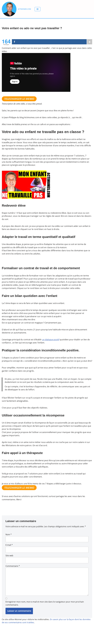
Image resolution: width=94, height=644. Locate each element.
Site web (9, 555)
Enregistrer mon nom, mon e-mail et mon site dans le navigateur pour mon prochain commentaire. (45, 603)
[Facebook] (49, 41)
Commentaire (13, 566)
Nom (9, 534)
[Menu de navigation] (37, 9)
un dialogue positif (50, 339)
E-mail (9, 545)
